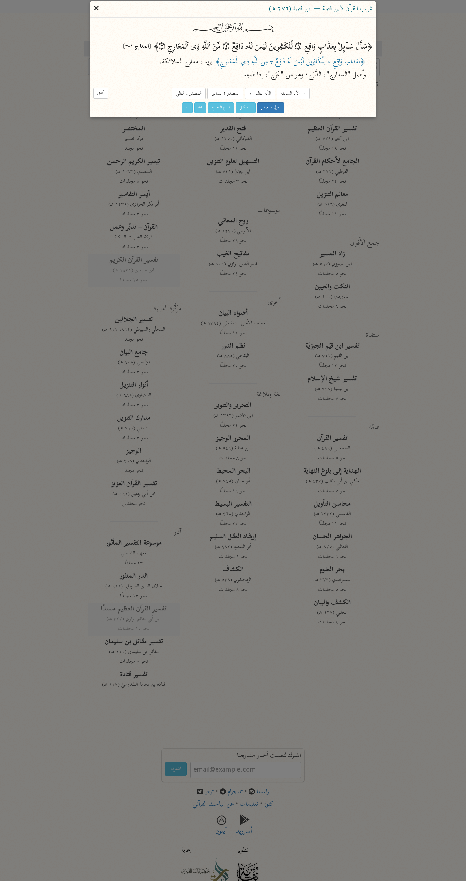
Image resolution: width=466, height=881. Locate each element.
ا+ (200, 108)
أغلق (100, 93)
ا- (187, 108)
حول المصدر (270, 108)
